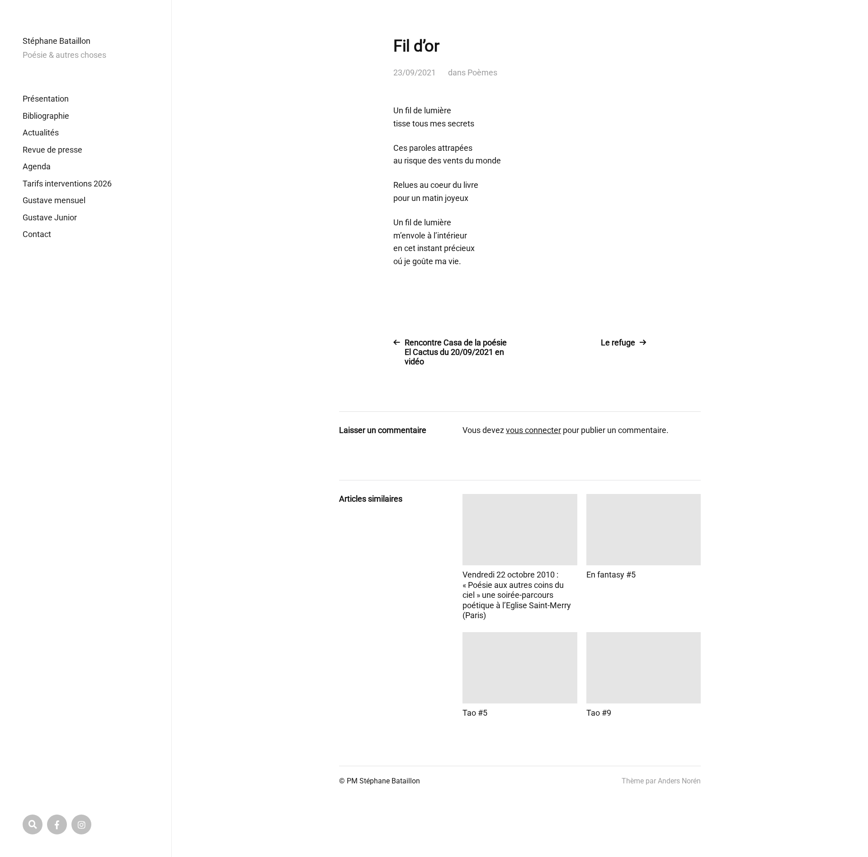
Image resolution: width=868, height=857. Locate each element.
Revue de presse (52, 149)
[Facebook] (57, 824)
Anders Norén (679, 781)
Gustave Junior (50, 217)
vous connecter (533, 430)
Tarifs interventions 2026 (67, 183)
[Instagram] (81, 824)
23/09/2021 (414, 72)
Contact (37, 234)
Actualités (41, 132)
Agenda (37, 166)
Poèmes (482, 72)
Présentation (46, 98)
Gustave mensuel (54, 200)
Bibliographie (46, 116)
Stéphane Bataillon (56, 41)
